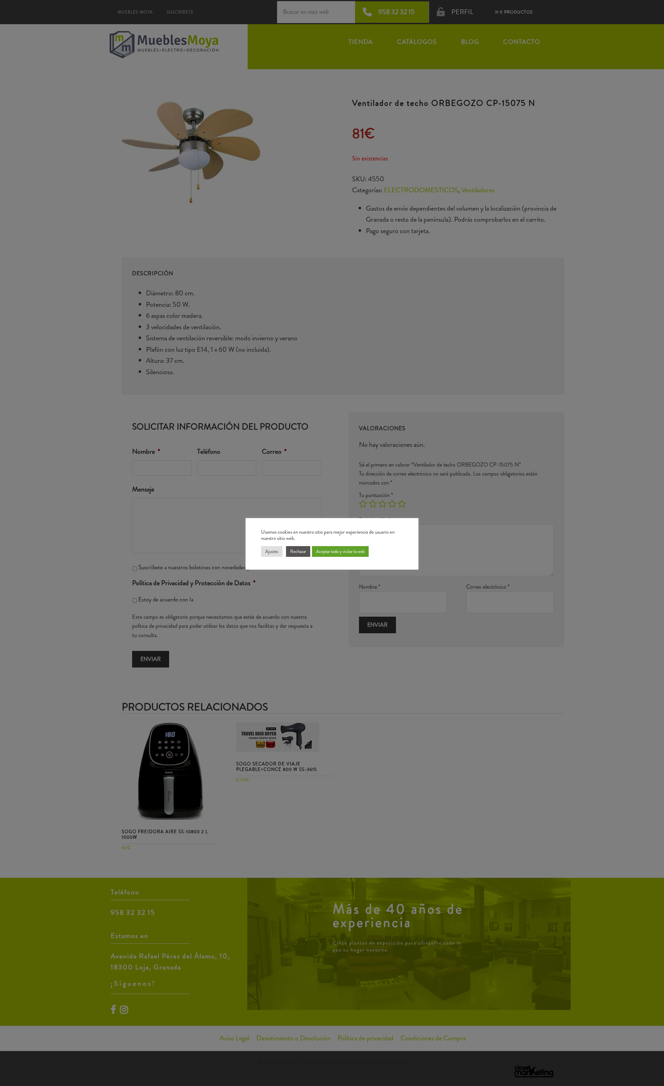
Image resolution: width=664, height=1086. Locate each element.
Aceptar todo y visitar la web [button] (340, 551)
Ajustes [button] (271, 551)
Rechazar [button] (298, 551)
